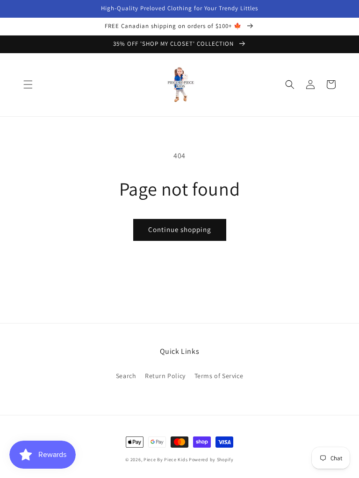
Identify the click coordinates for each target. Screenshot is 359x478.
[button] (28, 84)
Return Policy (165, 376)
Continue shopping (179, 229)
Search (126, 376)
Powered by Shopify (211, 460)
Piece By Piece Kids (165, 460)
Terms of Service (219, 376)
